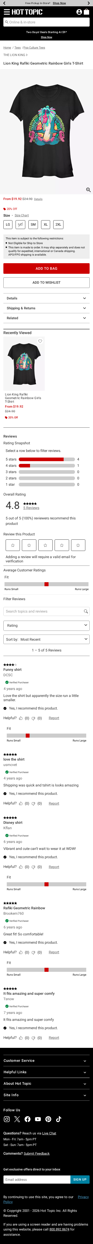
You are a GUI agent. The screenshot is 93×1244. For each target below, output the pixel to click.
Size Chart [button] (22, 215)
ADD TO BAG (47, 268)
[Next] (88, 3)
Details (12, 298)
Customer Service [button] (19, 1060)
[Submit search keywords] (6, 21)
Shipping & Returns (21, 308)
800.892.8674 (59, 1229)
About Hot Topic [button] (17, 1083)
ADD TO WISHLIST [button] (46, 283)
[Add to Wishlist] (40, 341)
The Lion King (14, 55)
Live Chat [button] (49, 1133)
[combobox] (46, 22)
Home (7, 47)
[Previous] (4, 3)
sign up (80, 1179)
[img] (6, 1119)
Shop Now (59, 3)
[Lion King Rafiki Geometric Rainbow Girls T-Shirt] (24, 364)
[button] (6, 12)
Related (12, 318)
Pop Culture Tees (34, 47)
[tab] (46, 131)
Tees (17, 47)
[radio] (7, 224)
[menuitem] (86, 12)
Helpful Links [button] (15, 1072)
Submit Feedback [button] (37, 1154)
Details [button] (38, 199)
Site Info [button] (11, 1095)
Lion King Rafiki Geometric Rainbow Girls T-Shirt (23, 398)
